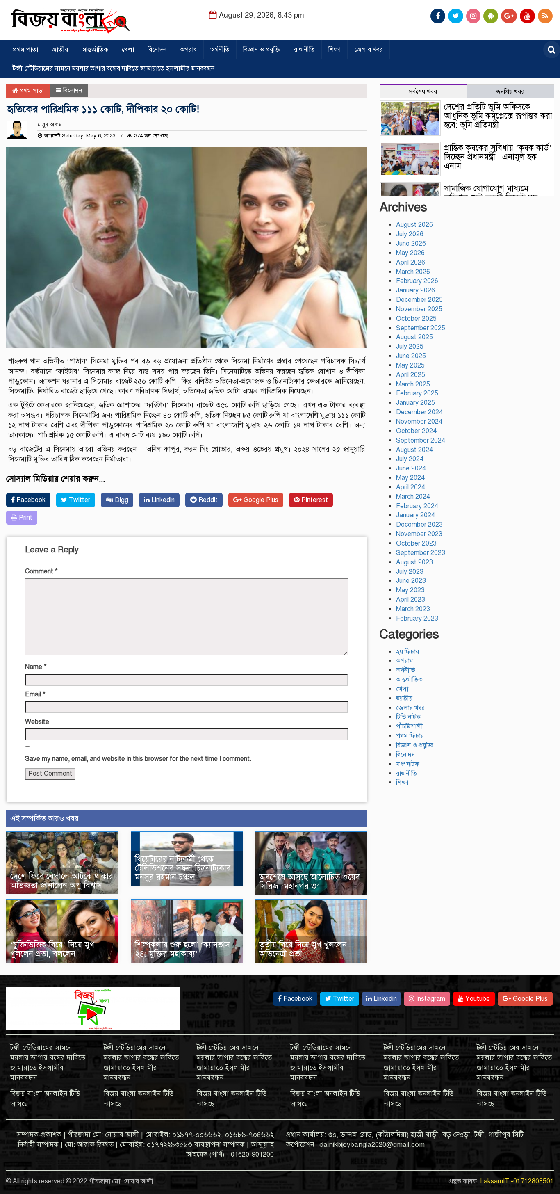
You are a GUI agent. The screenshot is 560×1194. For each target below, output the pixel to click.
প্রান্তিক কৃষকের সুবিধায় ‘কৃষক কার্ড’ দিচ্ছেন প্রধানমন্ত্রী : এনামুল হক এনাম (498, 157)
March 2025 (413, 384)
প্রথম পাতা (25, 50)
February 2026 (417, 281)
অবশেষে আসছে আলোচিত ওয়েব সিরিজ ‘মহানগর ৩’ (309, 881)
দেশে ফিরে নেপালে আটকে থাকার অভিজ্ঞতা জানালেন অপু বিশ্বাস (61, 880)
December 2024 (419, 412)
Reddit (207, 500)
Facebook (30, 500)
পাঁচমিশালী (409, 726)
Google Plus (260, 500)
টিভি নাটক (408, 717)
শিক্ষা (334, 50)
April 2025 (410, 375)
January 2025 (415, 403)
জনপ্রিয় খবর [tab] (510, 91)
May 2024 (410, 478)
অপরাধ (188, 50)
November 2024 (419, 422)
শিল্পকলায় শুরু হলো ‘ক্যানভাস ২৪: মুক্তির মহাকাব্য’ (182, 949)
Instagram (429, 999)
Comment (41, 571)
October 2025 (416, 319)
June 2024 (411, 468)
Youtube (477, 999)
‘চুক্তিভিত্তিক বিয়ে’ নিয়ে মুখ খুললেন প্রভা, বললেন (52, 949)
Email (35, 694)
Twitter (78, 500)
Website (37, 722)
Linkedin (162, 500)
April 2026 (410, 262)
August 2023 (414, 562)
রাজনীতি (304, 50)
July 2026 (409, 234)
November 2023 (419, 534)
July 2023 (409, 572)
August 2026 (414, 225)
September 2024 (420, 440)
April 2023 (410, 600)
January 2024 (415, 515)
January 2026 (415, 290)
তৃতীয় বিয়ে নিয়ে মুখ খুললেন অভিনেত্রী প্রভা (303, 949)
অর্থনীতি (220, 50)
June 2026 (411, 244)
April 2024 (410, 487)
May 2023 (410, 590)
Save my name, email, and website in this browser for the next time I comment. (138, 759)
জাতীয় (60, 50)
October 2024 (416, 431)
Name (36, 667)
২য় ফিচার (407, 652)
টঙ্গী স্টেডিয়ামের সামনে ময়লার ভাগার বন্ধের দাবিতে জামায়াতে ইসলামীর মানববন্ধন (113, 68)
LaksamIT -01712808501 (517, 1181)
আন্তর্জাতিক (95, 50)
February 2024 (417, 506)
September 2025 (420, 328)
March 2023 (413, 609)
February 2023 (417, 618)
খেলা (128, 50)
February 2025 (417, 393)
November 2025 (419, 309)
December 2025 (419, 300)
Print (24, 518)
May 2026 (410, 253)
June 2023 (411, 581)
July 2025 (409, 346)
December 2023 (419, 525)
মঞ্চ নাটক (407, 764)
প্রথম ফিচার (410, 736)
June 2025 (411, 356)
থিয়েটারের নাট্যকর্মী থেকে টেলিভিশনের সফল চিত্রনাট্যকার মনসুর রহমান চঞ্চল (183, 868)
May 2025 (410, 365)
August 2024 (414, 450)
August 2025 (414, 337)
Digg (120, 500)
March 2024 (413, 497)
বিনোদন (157, 50)
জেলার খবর (368, 50)
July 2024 (409, 459)
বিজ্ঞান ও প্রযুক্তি (261, 50)
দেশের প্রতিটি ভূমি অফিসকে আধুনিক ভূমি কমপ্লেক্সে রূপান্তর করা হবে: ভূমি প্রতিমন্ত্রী (498, 116)
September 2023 (420, 553)
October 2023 (416, 543)
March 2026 (413, 272)
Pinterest (314, 500)
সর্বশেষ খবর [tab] (423, 91)
